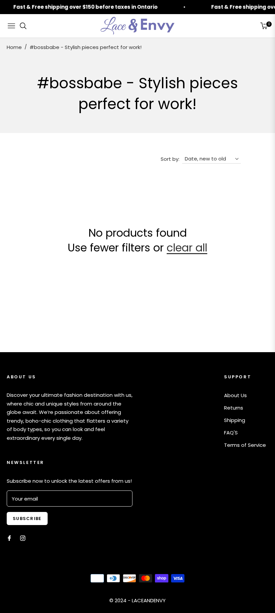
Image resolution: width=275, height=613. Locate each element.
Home (14, 47)
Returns (233, 407)
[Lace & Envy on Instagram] (22, 537)
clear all (187, 247)
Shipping (234, 420)
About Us (235, 395)
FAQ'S (231, 432)
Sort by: (170, 158)
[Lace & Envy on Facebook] (9, 537)
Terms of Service (245, 445)
